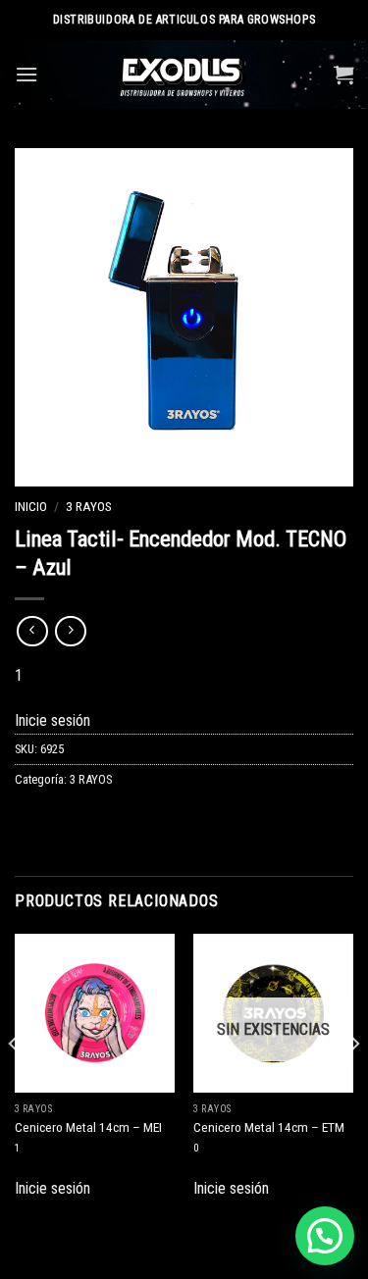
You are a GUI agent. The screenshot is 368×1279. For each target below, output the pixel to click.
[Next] (354, 1084)
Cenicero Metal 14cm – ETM (268, 1127)
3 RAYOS (89, 506)
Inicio (31, 506)
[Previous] (14, 1084)
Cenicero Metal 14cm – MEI (88, 1127)
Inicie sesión (52, 720)
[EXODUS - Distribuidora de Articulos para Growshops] (184, 74)
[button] (324, 1235)
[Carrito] (343, 74)
